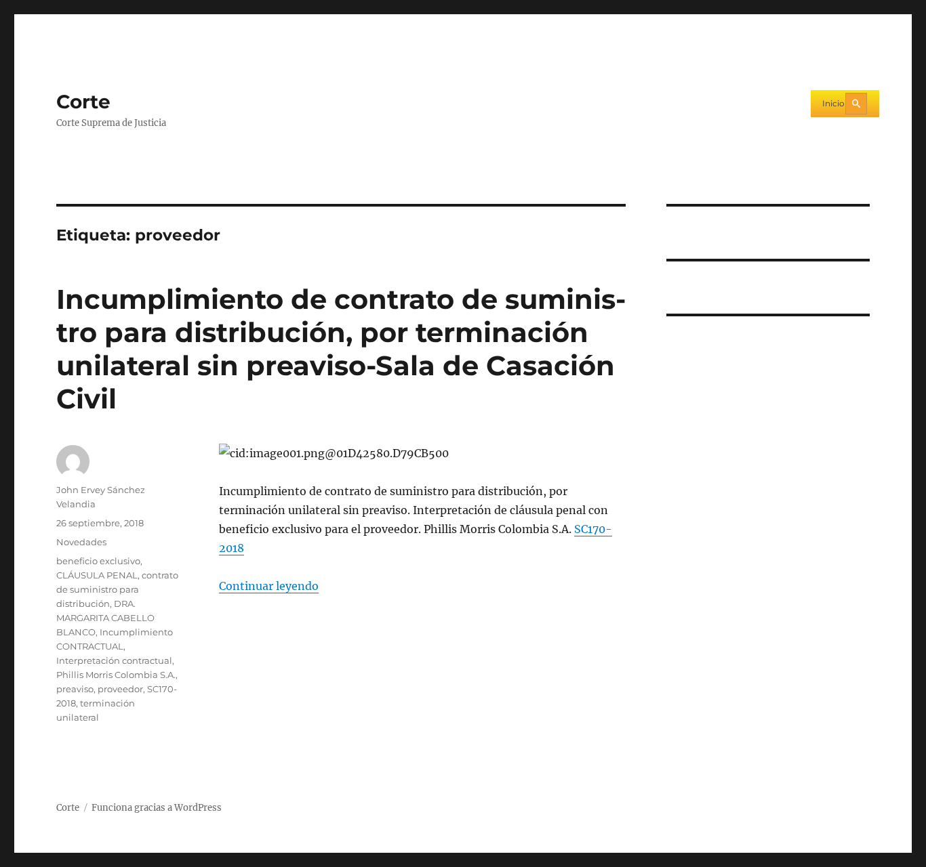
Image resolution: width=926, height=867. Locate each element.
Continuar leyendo (269, 586)
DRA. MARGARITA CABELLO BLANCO (105, 617)
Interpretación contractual (114, 660)
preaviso (75, 688)
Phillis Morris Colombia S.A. (116, 674)
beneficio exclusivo (98, 560)
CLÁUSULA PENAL (97, 575)
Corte (83, 101)
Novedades (81, 541)
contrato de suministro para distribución (117, 589)
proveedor (120, 688)
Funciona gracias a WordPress (157, 807)
